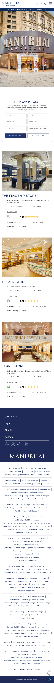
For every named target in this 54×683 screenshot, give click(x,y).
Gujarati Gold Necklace (16, 627)
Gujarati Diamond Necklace (15, 633)
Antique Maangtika (18, 499)
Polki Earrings (26, 508)
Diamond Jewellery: (12, 480)
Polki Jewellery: (13, 505)
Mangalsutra (8, 471)
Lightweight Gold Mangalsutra (27, 520)
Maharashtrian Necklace (16, 624)
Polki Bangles (20, 511)
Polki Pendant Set (41, 508)
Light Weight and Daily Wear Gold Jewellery (27, 517)
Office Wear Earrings (17, 596)
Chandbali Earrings (27, 603)
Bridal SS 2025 (41, 645)
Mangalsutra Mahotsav (27, 654)
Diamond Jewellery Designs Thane (17, 661)
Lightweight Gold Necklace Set (16, 523)
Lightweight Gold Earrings (13, 526)
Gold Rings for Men (37, 566)
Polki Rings (25, 505)
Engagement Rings (10, 572)
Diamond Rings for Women (16, 569)
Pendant (8, 475)
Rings (25, 468)
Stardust (7, 642)
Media (22, 669)
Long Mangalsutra (38, 584)
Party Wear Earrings (36, 596)
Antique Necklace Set (29, 489)
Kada (15, 475)
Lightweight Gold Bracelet (27, 532)
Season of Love (27, 651)
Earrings (18, 471)
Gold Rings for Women (18, 566)
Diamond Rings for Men (38, 569)
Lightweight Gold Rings (40, 523)
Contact (37, 669)
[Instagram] (19, 444)
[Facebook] (13, 444)
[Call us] (42, 4)
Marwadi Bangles (27, 618)
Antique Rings (45, 489)
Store (29, 669)
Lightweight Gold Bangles (38, 529)
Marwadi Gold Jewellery (37, 627)
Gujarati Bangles (37, 615)
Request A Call (38, 136)
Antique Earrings (36, 493)
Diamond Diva (18, 642)
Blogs (16, 669)
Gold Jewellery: (14, 468)
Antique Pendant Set (13, 496)
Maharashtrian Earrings (19, 600)
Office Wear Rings (27, 572)
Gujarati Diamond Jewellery (37, 630)
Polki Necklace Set (39, 505)
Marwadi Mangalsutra (27, 591)
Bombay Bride (44, 642)
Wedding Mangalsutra (39, 578)
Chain (31, 468)
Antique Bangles (42, 496)
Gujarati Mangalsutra (35, 587)
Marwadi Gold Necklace (14, 630)
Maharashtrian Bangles (19, 615)
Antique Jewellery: (10, 489)
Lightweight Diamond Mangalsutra (27, 541)
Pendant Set (28, 471)
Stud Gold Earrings (16, 606)
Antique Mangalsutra (19, 493)
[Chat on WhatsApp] (49, 679)
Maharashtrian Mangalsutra (17, 578)
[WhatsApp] (37, 4)
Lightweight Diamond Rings (14, 548)
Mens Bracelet (43, 475)
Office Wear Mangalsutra (39, 581)
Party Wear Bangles (36, 612)
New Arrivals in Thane (41, 661)
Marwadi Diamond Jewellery (39, 633)
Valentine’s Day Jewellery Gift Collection (27, 657)
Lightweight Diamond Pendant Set (27, 551)
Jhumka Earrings (43, 603)
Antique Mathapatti (35, 499)
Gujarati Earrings (37, 600)
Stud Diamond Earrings (35, 606)
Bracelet (47, 471)
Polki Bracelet (33, 511)
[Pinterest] (26, 444)
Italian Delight (31, 642)
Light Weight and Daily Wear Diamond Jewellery (26, 538)
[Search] (45, 4)
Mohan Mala (24, 475)
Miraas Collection (26, 645)
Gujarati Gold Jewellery (37, 624)
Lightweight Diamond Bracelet (27, 560)
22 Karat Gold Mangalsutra (16, 581)
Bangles (38, 471)
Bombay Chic (12, 645)
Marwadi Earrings (11, 603)
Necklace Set (40, 468)
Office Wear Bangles (18, 612)
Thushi (33, 475)
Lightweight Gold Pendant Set (38, 526)
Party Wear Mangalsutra (19, 584)
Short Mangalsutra (17, 587)
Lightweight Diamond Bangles (27, 557)
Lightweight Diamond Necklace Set (27, 544)
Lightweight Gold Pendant (15, 529)
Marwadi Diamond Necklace (27, 636)
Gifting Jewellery (12, 651)
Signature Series (42, 651)
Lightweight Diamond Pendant (27, 554)
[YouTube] (7, 444)
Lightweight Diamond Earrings (39, 548)
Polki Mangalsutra (12, 508)
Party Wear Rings (44, 572)
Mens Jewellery (20, 664)
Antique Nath (28, 496)
